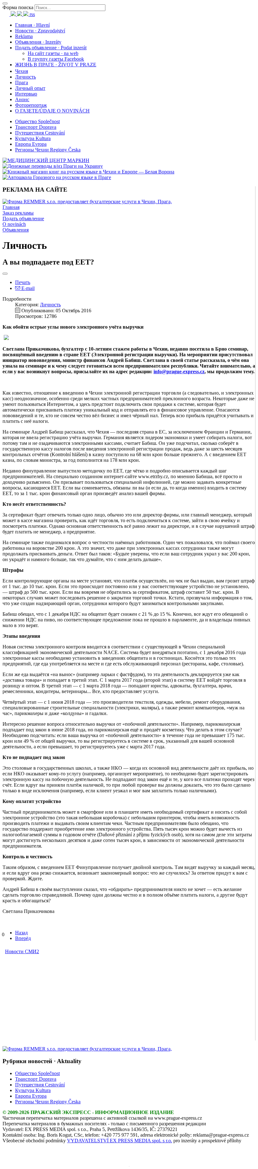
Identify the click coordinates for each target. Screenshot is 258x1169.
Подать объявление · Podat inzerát (51, 47)
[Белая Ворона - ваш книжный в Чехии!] (88, 171)
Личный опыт (30, 88)
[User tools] (5, 274)
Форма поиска (18, 7)
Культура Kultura (33, 138)
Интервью (26, 93)
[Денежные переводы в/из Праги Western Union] (53, 166)
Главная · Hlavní (32, 25)
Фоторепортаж (31, 105)
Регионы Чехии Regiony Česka (48, 149)
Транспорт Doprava (35, 127)
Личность (25, 76)
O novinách (14, 224)
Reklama (24, 36)
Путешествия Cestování (40, 132)
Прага (21, 82)
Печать (22, 282)
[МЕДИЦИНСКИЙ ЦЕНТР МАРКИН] (46, 160)
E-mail (27, 288)
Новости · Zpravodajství (40, 30)
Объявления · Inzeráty (38, 42)
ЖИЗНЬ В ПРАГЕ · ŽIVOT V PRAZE (55, 64)
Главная (11, 207)
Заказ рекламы (18, 213)
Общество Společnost (37, 121)
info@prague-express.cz (179, 371)
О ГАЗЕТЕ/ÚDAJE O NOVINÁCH (52, 110)
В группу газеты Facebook (56, 59)
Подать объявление (23, 218)
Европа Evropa (31, 144)
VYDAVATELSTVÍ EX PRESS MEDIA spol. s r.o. (119, 1140)
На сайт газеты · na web (53, 53)
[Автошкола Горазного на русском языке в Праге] (57, 177)
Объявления (16, 229)
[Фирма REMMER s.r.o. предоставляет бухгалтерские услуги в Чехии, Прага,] (87, 201)
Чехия (21, 71)
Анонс (22, 99)
